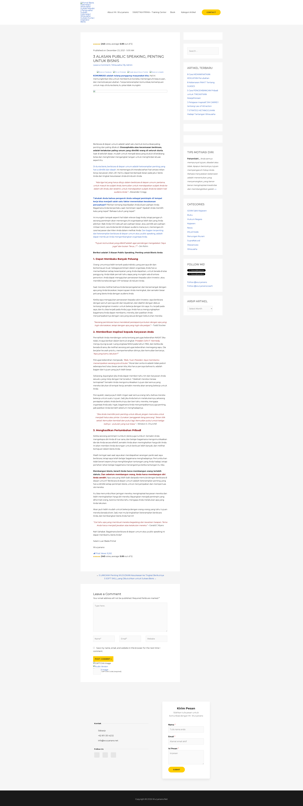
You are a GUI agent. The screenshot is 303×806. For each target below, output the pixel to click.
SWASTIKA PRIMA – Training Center (149, 12)
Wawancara (192, 245)
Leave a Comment (101, 65)
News (189, 228)
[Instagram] (113, 755)
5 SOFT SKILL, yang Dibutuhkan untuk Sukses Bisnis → (130, 578)
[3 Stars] (96, 44)
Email (171, 736)
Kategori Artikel (188, 12)
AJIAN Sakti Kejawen (197, 211)
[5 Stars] (99, 44)
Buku (190, 215)
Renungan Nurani (195, 236)
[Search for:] (203, 51)
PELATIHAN (192, 232)
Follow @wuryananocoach (200, 286)
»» (215, 189)
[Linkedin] (105, 755)
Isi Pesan (173, 748)
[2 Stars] (95, 44)
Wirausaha (117, 65)
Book (172, 12)
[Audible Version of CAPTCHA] (100, 666)
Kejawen (191, 223)
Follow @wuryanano (197, 282)
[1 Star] (94, 44)
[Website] (156, 639)
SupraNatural (193, 240)
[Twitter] (97, 755)
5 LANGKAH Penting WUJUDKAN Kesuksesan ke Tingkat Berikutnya (131, 575)
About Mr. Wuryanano (118, 12)
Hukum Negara (194, 219)
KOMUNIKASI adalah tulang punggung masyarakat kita (121, 76)
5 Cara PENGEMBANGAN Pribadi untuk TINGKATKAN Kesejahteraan (202, 94)
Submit (176, 770)
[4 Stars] (98, 44)
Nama (172, 725)
